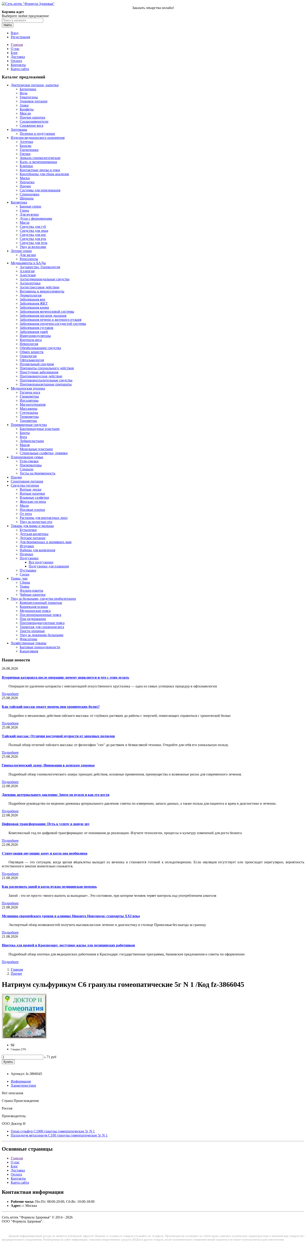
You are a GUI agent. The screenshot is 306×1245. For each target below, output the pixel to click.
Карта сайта (20, 69)
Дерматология (30, 295)
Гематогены (29, 97)
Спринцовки (29, 194)
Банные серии (30, 206)
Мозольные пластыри (36, 449)
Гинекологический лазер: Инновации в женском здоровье (48, 765)
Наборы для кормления (37, 550)
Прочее (25, 186)
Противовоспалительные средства (46, 380)
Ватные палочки (32, 493)
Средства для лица (34, 231)
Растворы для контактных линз (43, 518)
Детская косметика (34, 534)
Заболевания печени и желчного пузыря (50, 319)
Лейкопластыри (32, 441)
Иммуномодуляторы (35, 336)
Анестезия (28, 275)
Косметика (19, 202)
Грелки (25, 154)
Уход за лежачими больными (41, 635)
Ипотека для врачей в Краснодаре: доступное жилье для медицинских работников (68, 945)
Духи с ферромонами (36, 218)
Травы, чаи (19, 578)
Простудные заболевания (39, 372)
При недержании (33, 619)
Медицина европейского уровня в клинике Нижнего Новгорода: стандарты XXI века (71, 916)
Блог (14, 53)
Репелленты (29, 259)
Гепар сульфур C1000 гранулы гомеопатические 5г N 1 (53, 1131)
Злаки (24, 105)
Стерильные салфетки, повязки (44, 453)
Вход (14, 33)
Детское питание (32, 538)
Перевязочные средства (29, 425)
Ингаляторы (29, 400)
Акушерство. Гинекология (40, 267)
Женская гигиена (33, 501)
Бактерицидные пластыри (40, 429)
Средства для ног (33, 235)
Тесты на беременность (37, 473)
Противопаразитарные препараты (46, 384)
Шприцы (27, 198)
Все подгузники (41, 562)
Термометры (29, 417)
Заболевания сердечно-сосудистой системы (53, 324)
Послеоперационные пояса (40, 615)
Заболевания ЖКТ (34, 303)
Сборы (25, 582)
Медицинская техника (28, 388)
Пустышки (28, 570)
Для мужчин (29, 214)
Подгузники (29, 558)
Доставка (18, 57)
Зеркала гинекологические (40, 158)
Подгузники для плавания (49, 566)
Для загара (28, 255)
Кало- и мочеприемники (38, 162)
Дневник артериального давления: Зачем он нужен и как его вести (55, 795)
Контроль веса (31, 340)
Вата (23, 437)
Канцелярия (29, 651)
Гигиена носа (30, 392)
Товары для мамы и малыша (32, 526)
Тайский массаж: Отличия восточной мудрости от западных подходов (58, 736)
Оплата (16, 61)
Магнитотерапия (32, 404)
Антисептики (30, 283)
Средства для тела (33, 243)
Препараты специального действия (47, 368)
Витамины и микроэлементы (42, 291)
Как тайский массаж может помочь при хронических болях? (51, 707)
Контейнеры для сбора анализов (44, 174)
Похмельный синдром (37, 364)
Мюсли (25, 113)
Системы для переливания (40, 190)
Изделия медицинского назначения (38, 138)
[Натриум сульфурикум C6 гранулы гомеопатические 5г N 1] (24, 1037)
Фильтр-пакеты (31, 590)
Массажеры (28, 408)
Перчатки (27, 182)
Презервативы (31, 465)
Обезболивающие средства (40, 348)
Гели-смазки (29, 461)
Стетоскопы (29, 412)
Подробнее (10, 694)
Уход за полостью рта (36, 522)
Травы (24, 586)
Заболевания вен (32, 299)
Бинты (25, 433)
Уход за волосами (33, 247)
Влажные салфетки (34, 497)
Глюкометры (29, 396)
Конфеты (27, 109)
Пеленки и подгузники (37, 133)
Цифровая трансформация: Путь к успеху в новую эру (46, 824)
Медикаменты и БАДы (28, 263)
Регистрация (20, 37)
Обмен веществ (31, 352)
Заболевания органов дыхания (43, 315)
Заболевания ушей (34, 332)
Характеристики (23, 1085)
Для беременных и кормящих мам (45, 542)
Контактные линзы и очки (40, 170)
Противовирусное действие (41, 376)
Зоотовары (19, 129)
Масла (24, 222)
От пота (26, 514)
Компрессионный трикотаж (41, 603)
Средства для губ (33, 226)
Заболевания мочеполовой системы (47, 311)
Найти (8, 25)
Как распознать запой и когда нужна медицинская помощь (49, 886)
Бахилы (25, 146)
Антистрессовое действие (39, 287)
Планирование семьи (27, 457)
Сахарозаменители (34, 121)
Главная (17, 45)
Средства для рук (33, 239)
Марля (25, 445)
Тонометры (28, 421)
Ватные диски (30, 489)
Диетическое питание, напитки (35, 85)
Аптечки (26, 142)
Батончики (28, 89)
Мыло (24, 505)
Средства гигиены (25, 485)
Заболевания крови (34, 307)
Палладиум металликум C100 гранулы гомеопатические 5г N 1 (59, 1135)
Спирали (26, 469)
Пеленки (26, 554)
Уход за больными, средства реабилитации (43, 598)
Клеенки (26, 166)
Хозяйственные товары (28, 643)
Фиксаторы (28, 639)
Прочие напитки (32, 117)
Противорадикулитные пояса (42, 623)
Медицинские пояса (35, 611)
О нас (15, 49)
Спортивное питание (27, 481)
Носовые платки (32, 510)
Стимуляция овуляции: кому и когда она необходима (44, 853)
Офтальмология (32, 360)
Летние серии (21, 251)
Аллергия (27, 271)
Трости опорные (32, 631)
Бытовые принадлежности (40, 647)
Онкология (28, 356)
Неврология (29, 344)
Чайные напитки (32, 594)
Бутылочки (28, 530)
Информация (21, 1081)
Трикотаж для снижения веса (42, 627)
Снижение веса (31, 125)
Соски (24, 574)
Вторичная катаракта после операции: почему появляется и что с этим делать (65, 677)
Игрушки (27, 546)
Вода (23, 93)
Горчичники (29, 150)
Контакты (18, 65)
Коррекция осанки (34, 607)
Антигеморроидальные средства (44, 279)
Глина (24, 210)
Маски (25, 178)
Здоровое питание (33, 101)
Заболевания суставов (36, 328)
